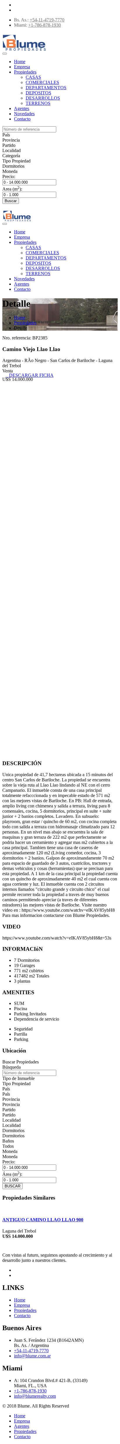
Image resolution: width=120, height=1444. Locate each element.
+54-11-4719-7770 (47, 19)
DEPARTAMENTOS (46, 87)
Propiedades (25, 72)
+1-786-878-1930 (44, 25)
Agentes (21, 108)
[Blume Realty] (16, 221)
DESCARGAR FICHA (30, 375)
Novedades (24, 113)
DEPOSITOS (38, 92)
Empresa (22, 66)
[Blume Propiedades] (24, 51)
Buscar (11, 201)
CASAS (33, 77)
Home (19, 61)
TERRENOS (38, 103)
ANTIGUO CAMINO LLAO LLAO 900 (42, 1219)
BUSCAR (12, 1186)
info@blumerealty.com (35, 1396)
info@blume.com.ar (32, 1355)
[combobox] (6, 134)
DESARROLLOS (43, 98)
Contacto (22, 118)
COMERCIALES (42, 82)
